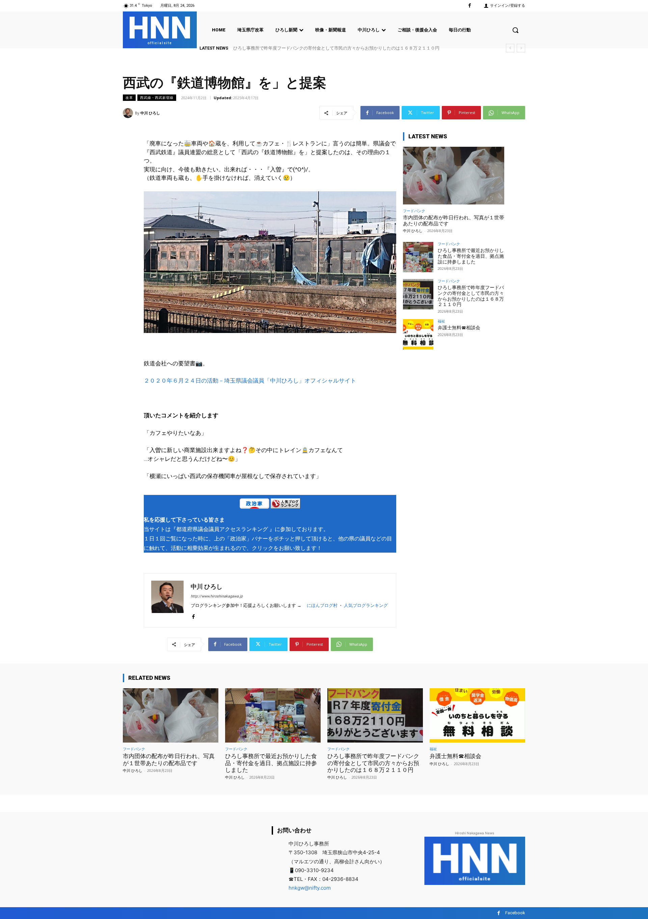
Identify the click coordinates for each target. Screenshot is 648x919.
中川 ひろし (150, 112)
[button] (515, 30)
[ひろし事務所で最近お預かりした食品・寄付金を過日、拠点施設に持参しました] (418, 257)
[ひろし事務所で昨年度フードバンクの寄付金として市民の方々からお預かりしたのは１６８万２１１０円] (418, 294)
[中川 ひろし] (129, 113)
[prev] (510, 48)
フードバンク (414, 211)
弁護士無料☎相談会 (459, 327)
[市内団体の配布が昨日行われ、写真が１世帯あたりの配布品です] (453, 175)
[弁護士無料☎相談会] (418, 334)
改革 (129, 97)
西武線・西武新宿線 (156, 97)
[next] (521, 48)
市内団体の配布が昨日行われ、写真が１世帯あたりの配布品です (169, 759)
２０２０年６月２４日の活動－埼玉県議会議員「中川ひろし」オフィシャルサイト (250, 380)
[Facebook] (469, 5)
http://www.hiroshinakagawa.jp (217, 596)
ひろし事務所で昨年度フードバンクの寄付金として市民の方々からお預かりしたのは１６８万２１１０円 (336, 48)
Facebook (515, 912)
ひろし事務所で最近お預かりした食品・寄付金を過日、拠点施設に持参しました (471, 256)
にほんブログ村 (322, 605)
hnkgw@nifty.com (310, 888)
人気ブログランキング (366, 605)
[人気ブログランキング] (285, 504)
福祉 (441, 321)
